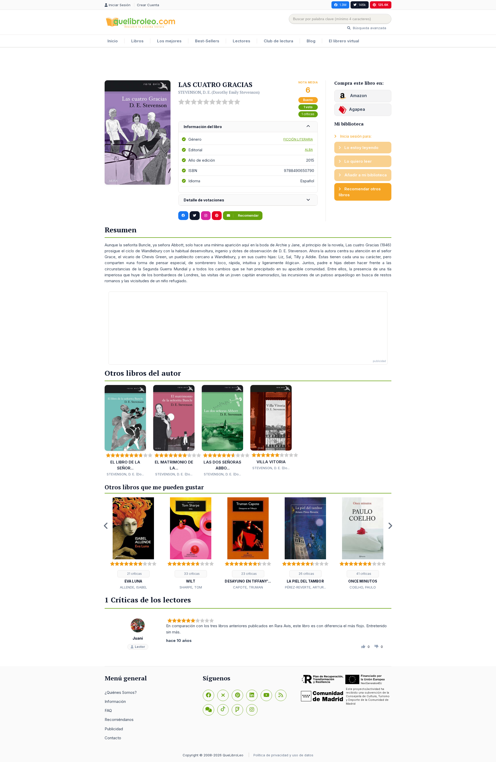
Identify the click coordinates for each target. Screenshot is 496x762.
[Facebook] (208, 695)
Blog (311, 40)
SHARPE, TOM (191, 587)
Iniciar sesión (120, 5)
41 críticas (363, 574)
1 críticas (307, 114)
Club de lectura (278, 40)
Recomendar (248, 215)
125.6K (383, 5)
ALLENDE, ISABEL (133, 587)
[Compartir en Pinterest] (217, 215)
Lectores (241, 40)
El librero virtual (344, 40)
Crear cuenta (148, 5)
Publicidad (114, 728)
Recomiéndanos (119, 719)
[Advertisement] (248, 64)
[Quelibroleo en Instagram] (206, 215)
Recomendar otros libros (360, 191)
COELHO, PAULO (363, 587)
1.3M (342, 5)
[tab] (248, 126)
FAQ (108, 710)
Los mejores (169, 40)
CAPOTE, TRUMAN (248, 587)
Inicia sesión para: (355, 136)
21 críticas (134, 574)
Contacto (113, 737)
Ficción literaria (298, 139)
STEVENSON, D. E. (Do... (125, 474)
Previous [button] (106, 526)
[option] (133, 543)
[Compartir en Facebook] (183, 215)
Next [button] (390, 526)
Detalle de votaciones (204, 200)
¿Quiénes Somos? (121, 692)
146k (362, 5)
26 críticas (306, 574)
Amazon (358, 95)
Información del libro (203, 126)
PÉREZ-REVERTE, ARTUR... (305, 587)
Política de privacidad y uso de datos (283, 755)
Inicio (112, 40)
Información (115, 701)
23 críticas (249, 574)
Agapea (357, 109)
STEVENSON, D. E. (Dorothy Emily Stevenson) (219, 92)
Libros (137, 40)
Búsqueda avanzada (369, 28)
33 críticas (191, 574)
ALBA (309, 150)
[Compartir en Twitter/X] (195, 215)
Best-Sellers (207, 40)
